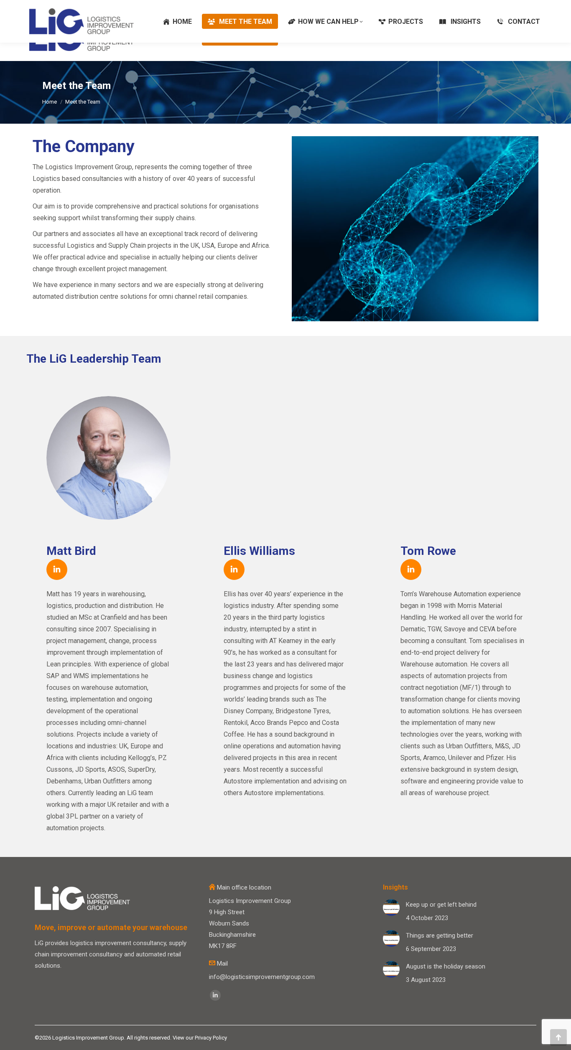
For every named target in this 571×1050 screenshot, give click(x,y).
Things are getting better (439, 935)
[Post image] (391, 907)
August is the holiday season (445, 966)
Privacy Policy (211, 1038)
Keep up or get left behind (441, 904)
